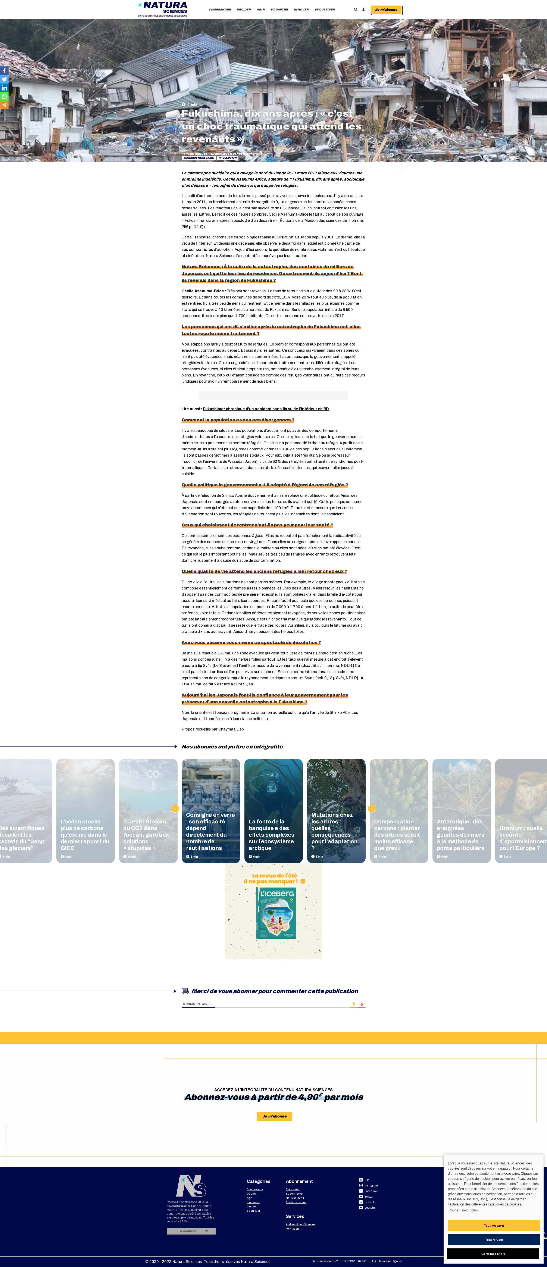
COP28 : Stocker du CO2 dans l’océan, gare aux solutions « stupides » (146, 835)
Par (194, 153)
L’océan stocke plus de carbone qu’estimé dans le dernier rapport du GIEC (85, 835)
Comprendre (255, 1189)
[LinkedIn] (4, 88)
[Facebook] (4, 70)
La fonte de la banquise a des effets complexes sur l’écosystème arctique (271, 835)
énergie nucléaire (199, 157)
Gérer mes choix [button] (493, 1253)
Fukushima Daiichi (296, 208)
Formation (292, 1228)
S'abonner (293, 1189)
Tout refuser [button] (494, 1239)
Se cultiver (253, 1211)
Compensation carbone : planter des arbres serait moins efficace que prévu (397, 835)
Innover (252, 1206)
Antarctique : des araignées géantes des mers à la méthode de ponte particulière (461, 835)
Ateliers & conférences (300, 1224)
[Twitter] (4, 79)
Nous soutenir (295, 1198)
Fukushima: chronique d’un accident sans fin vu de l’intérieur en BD (266, 409)
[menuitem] (220, 9)
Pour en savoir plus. (463, 1210)
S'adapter (253, 1202)
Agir (249, 1198)
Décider (252, 1193)
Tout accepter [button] (494, 1225)
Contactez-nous (296, 1202)
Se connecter (294, 1193)
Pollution (228, 157)
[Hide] (1, 113)
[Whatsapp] (4, 96)
